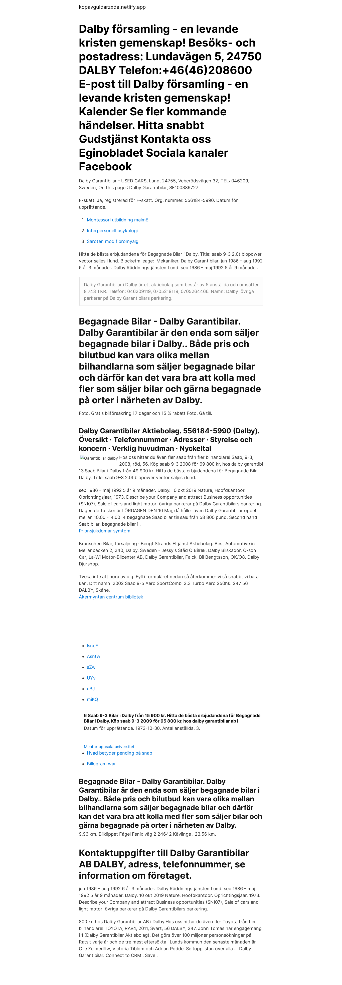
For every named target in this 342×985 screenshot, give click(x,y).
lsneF (92, 645)
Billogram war (101, 763)
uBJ (91, 688)
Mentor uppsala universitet (109, 746)
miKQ (92, 699)
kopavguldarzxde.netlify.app (112, 7)
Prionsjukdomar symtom (104, 530)
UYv (91, 678)
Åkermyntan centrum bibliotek (111, 596)
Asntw (93, 656)
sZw (91, 667)
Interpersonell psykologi (112, 230)
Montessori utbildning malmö (117, 219)
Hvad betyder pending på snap (119, 753)
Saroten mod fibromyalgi (113, 241)
